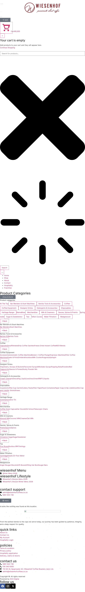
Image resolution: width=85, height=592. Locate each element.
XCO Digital (14, 579)
